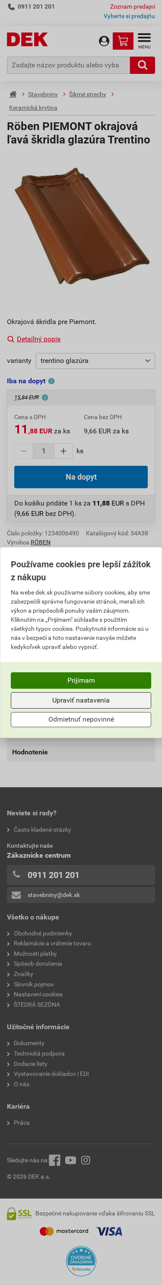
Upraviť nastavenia (81, 700)
